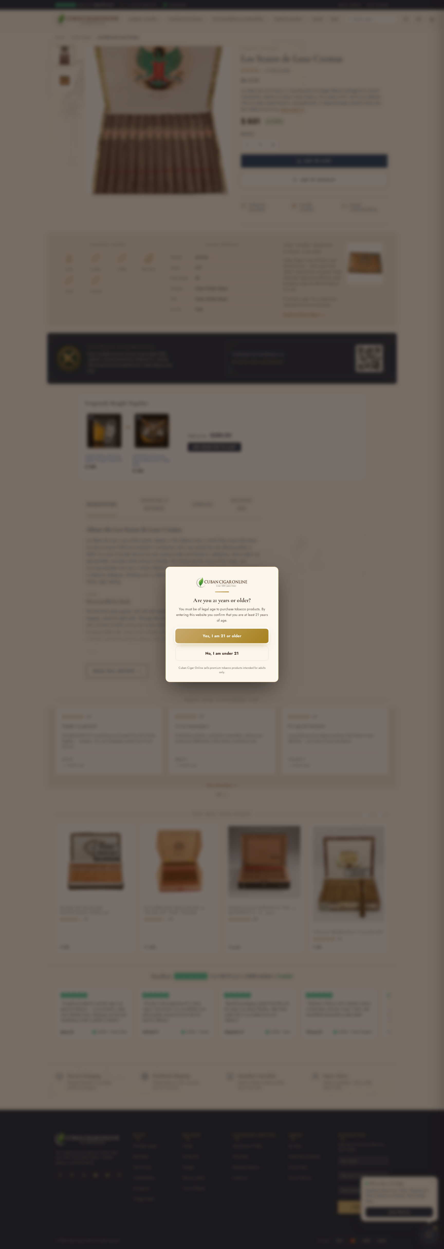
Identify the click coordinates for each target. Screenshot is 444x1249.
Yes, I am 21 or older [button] (222, 636)
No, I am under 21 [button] (222, 653)
